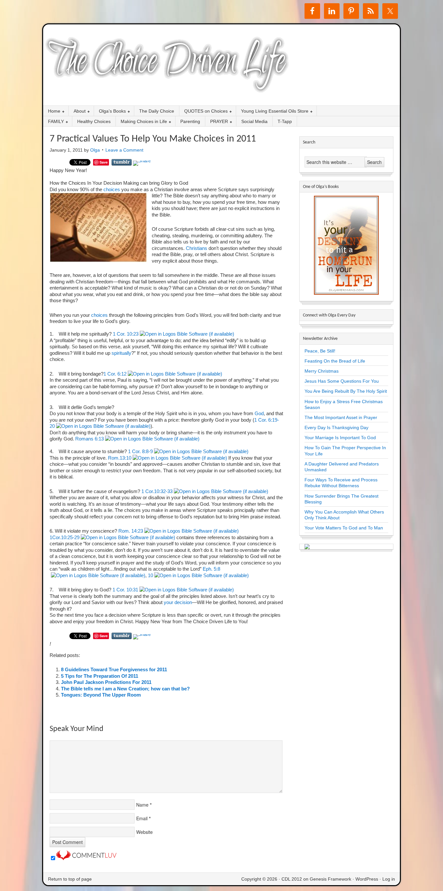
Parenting (190, 121)
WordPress (366, 879)
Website (144, 832)
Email (142, 818)
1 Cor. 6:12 (114, 374)
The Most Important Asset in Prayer (341, 417)
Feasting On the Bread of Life (335, 361)
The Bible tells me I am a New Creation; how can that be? (125, 688)
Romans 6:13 (89, 438)
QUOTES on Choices (203, 111)
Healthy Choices (94, 121)
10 (150, 575)
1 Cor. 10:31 (125, 589)
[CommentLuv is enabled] (86, 858)
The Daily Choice (156, 111)
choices (111, 189)
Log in (388, 879)
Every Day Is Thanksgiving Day (336, 427)
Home (51, 111)
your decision (178, 602)
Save (104, 162)
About (77, 111)
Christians (197, 248)
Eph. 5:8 (211, 569)
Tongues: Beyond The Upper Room (101, 695)
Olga (95, 150)
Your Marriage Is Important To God (340, 437)
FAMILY (53, 122)
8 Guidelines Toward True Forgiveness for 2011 (114, 669)
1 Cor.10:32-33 (157, 491)
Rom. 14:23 (130, 531)
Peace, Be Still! (320, 350)
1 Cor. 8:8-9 (140, 451)
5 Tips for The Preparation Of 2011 (99, 676)
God (258, 413)
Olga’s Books (110, 111)
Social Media (254, 121)
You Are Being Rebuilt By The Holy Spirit (346, 391)
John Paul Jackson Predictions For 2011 (106, 682)
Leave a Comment (124, 150)
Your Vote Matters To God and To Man (344, 527)
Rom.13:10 (119, 458)
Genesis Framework (330, 879)
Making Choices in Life (141, 122)
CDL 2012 (291, 879)
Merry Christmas (322, 371)
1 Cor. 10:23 (125, 334)
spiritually (121, 353)
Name (142, 804)
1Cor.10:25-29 (64, 537)
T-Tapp (285, 121)
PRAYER (216, 122)
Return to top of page (70, 879)
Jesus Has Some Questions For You (342, 381)
